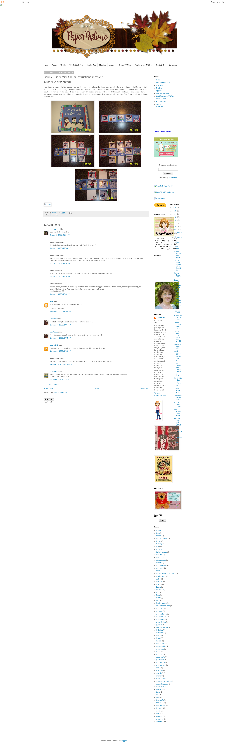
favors (158, 598)
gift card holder (161, 614)
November (178, 237)
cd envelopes (161, 560)
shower (159, 676)
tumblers (159, 708)
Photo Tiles (176, 248)
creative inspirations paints (165, 573)
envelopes (160, 590)
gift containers (161, 617)
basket (158, 541)
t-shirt (158, 692)
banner (158, 536)
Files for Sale (91, 65)
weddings (159, 719)
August (176, 442)
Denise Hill (54, 345)
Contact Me (173, 65)
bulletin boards (161, 552)
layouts (158, 641)
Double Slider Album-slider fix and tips (177, 265)
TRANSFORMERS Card (178, 318)
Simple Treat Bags (177, 391)
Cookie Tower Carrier (177, 275)
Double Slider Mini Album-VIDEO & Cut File (177, 285)
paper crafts (160, 657)
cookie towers (161, 565)
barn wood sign (161, 538)
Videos (54, 65)
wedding (159, 716)
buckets (159, 549)
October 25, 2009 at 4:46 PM (60, 277)
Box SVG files (160, 65)
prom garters (160, 665)
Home (46, 65)
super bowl (160, 687)
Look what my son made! (177, 398)
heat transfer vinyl (162, 627)
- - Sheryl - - (54, 229)
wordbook (159, 722)
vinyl (158, 714)
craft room (159, 568)
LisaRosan (54, 319)
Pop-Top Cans (177, 312)
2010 (175, 226)
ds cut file (159, 582)
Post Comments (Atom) (61, 393)
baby (158, 533)
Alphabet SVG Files (76, 65)
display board (161, 576)
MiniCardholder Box (178, 346)
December (178, 232)
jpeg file (159, 635)
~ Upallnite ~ (54, 371)
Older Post (144, 389)
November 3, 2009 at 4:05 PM (60, 338)
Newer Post (48, 389)
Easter (158, 587)
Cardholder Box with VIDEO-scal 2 (178, 382)
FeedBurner (173, 178)
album (52, 215)
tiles (157, 697)
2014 (175, 214)
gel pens (159, 611)
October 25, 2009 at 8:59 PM (60, 294)
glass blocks (160, 619)
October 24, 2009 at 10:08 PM (60, 248)
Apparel (112, 65)
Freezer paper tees (163, 606)
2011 (175, 223)
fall (157, 592)
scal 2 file (159, 670)
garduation (160, 608)
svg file (158, 689)
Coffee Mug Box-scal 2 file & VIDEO (177, 336)
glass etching (161, 622)
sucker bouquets (162, 684)
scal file (159, 673)
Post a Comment (53, 384)
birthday (159, 544)
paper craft (160, 654)
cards (158, 557)
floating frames (161, 603)
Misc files (102, 65)
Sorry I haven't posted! (177, 404)
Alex (51, 301)
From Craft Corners (163, 132)
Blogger (123, 741)
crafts (56, 215)
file (157, 600)
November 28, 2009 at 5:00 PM (61, 364)
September (178, 437)
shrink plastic (161, 678)
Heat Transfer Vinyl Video (177, 412)
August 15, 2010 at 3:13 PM (59, 380)
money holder (161, 646)
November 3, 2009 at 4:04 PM (60, 325)
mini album (160, 643)
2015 (175, 211)
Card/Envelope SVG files (143, 65)
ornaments (160, 649)
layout (158, 638)
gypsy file (159, 625)
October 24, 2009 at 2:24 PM (60, 235)
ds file (158, 579)
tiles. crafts (160, 700)
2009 (175, 229)
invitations (159, 633)
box (157, 547)
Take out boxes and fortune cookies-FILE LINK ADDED (178, 425)
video (158, 711)
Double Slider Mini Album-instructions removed (178, 301)
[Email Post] (70, 212)
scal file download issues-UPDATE (177, 356)
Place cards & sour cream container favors (177, 369)
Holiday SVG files (124, 65)
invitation (159, 630)
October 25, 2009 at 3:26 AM (60, 263)
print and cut (160, 662)
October (177, 242)
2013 (175, 217)
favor (158, 595)
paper (158, 652)
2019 (175, 208)
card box (159, 555)
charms (159, 563)
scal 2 (158, 668)
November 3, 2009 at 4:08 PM (60, 351)
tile (157, 695)
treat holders (160, 705)
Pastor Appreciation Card (178, 325)
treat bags (159, 703)
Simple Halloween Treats (177, 254)
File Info (63, 65)
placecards (160, 660)
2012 (175, 220)
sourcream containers (164, 681)
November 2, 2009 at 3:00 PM (60, 312)
